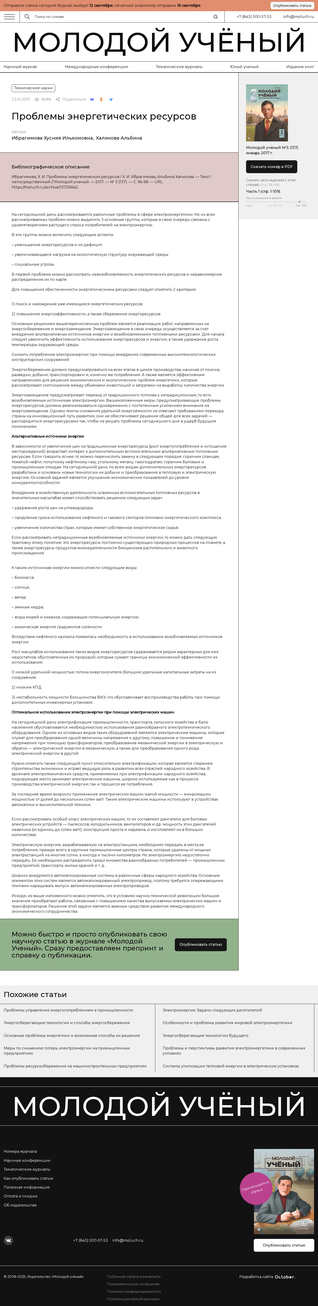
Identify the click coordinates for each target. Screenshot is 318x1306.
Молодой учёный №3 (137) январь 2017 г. (272, 150)
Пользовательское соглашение (133, 1284)
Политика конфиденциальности (134, 1291)
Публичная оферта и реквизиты (134, 1277)
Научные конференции (27, 1160)
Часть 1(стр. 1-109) (263, 191)
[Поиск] (215, 17)
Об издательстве (20, 1205)
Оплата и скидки (20, 1196)
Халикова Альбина (119, 138)
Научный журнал (20, 67)
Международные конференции (96, 67)
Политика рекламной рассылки (133, 1299)
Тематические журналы (179, 67)
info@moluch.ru (299, 16)
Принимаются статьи (255, 1187)
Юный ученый (244, 67)
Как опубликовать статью (28, 1178)
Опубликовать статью (292, 5)
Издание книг (300, 67)
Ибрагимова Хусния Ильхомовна (52, 138)
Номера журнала (20, 1151)
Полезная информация (27, 1187)
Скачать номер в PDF (272, 167)
